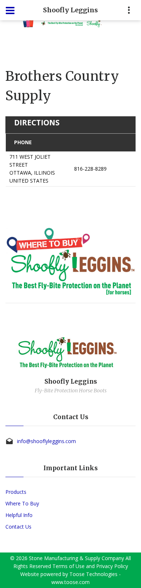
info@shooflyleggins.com (46, 441)
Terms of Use (68, 566)
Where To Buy (22, 503)
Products (15, 491)
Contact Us (18, 526)
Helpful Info (19, 515)
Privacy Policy (112, 566)
